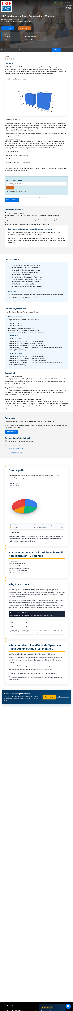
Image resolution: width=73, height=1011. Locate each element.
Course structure (23, 49)
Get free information (63, 697)
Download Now (11, 200)
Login (70, 8)
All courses (68, 5)
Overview (3, 49)
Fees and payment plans (36, 49)
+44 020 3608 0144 (67, 4)
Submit (9, 188)
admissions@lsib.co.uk (15, 449)
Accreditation (47, 49)
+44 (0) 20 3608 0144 (15, 452)
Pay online (69, 7)
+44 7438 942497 (67, 2)
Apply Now (7, 28)
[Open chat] (68, 1006)
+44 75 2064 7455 (14, 445)
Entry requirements (12, 49)
